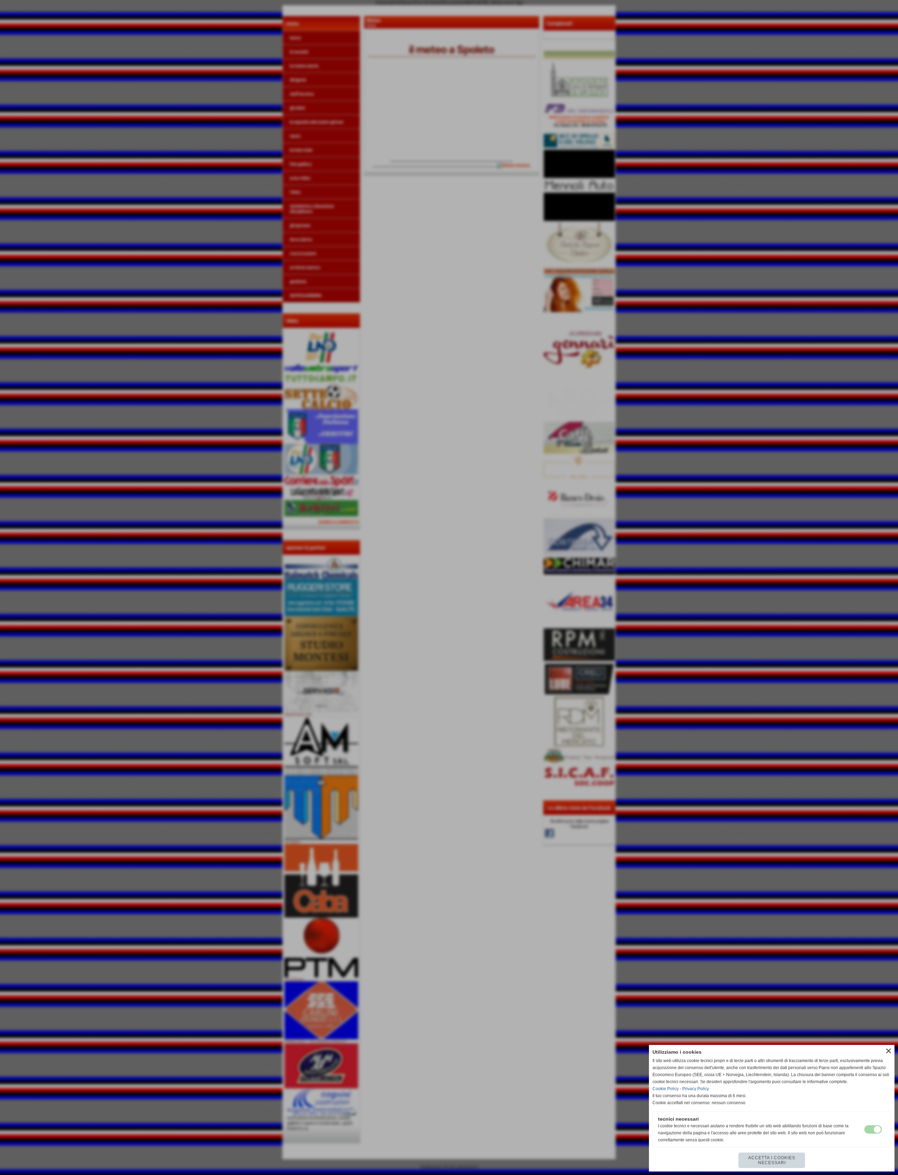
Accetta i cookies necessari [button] (771, 1160)
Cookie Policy (665, 1088)
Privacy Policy (695, 1088)
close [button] (888, 1051)
